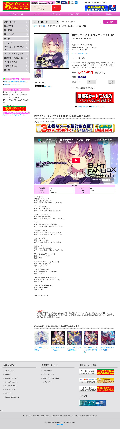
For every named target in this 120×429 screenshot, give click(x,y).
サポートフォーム (48, 374)
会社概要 (94, 415)
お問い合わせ (86, 415)
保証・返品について (97, 106)
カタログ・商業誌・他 (13, 58)
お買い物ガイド (48, 382)
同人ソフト (9, 26)
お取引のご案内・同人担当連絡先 (15, 81)
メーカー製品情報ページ (79, 53)
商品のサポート (48, 371)
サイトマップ (38, 14)
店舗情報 (109, 14)
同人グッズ (9, 34)
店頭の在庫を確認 (82, 106)
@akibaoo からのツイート (14, 115)
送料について (9, 393)
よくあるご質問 (73, 14)
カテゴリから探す (15, 14)
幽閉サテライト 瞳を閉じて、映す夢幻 (91, 350)
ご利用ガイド (55, 14)
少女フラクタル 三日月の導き (74, 349)
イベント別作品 (10, 62)
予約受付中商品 (10, 66)
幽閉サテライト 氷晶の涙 (41, 349)
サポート (91, 14)
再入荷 (7, 70)
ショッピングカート (11, 382)
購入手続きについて (11, 386)
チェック (48, 86)
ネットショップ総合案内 (51, 378)
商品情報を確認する (11, 378)
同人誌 (7, 39)
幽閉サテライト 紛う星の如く (57, 349)
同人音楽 (8, 30)
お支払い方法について (12, 397)
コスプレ (8, 43)
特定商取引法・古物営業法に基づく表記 (54, 415)
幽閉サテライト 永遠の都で (107, 349)
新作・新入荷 (9, 22)
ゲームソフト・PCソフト (14, 48)
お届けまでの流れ (10, 389)
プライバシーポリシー (74, 415)
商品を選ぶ (8, 374)
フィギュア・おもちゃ (13, 54)
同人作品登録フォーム (11, 84)
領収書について (10, 371)
